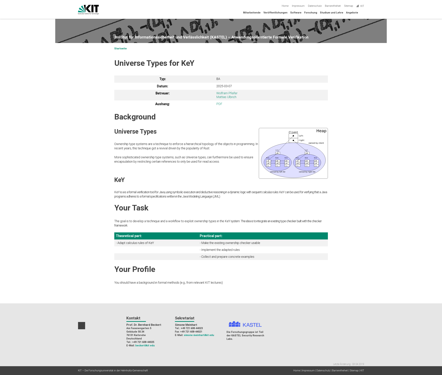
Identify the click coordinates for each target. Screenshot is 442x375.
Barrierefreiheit (333, 5)
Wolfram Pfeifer (227, 93)
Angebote (352, 12)
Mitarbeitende (252, 12)
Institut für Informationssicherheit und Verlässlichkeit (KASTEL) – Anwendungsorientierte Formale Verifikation (211, 37)
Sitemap (348, 5)
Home (285, 5)
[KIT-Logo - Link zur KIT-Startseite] (88, 10)
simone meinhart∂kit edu (199, 335)
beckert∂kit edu (145, 345)
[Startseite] (363, 12)
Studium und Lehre (331, 12)
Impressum (298, 5)
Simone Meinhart (186, 324)
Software (295, 12)
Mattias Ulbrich (226, 97)
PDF (219, 104)
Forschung (310, 12)
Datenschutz (315, 5)
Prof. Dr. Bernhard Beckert (143, 324)
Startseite (120, 48)
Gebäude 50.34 (135, 331)
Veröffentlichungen (275, 12)
